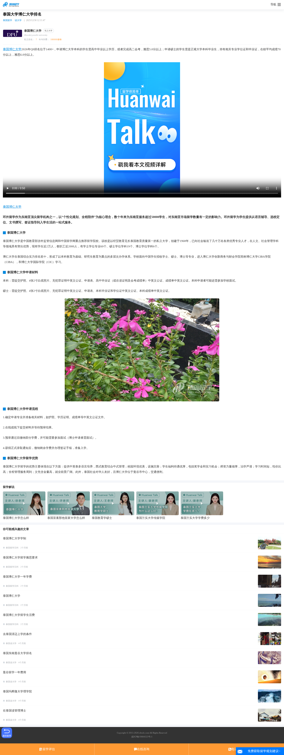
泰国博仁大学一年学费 (17, 576)
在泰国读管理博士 (14, 710)
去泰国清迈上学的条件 (17, 634)
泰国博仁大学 (12, 49)
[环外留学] (11, 5)
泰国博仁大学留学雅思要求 (20, 557)
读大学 (18, 20)
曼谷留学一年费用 (14, 672)
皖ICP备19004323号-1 (142, 736)
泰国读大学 (11, 643)
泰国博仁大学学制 (14, 538)
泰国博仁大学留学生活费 (19, 614)
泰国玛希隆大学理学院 (17, 691)
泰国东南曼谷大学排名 (17, 653)
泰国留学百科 (12, 547)
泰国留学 (7, 20)
